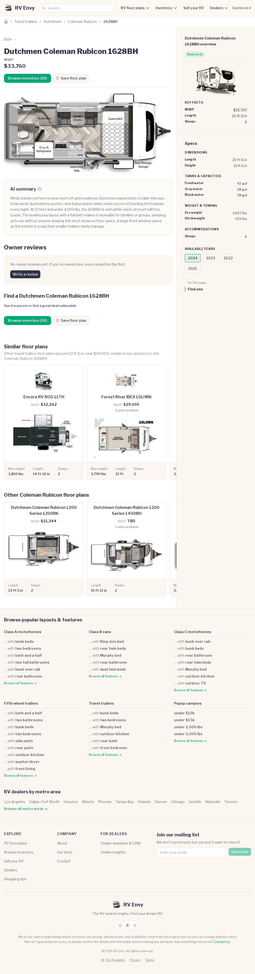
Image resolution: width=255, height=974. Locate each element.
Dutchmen (52, 21)
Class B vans (100, 632)
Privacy (135, 960)
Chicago (178, 802)
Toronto (231, 802)
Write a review (25, 274)
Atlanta (88, 802)
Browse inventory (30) (27, 78)
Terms (149, 960)
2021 (192, 268)
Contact (64, 861)
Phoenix (105, 802)
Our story (64, 852)
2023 (210, 258)
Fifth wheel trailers (21, 703)
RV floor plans (133, 8)
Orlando (144, 802)
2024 (192, 258)
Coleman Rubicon (82, 21)
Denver (161, 802)
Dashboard (241, 8)
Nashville (212, 802)
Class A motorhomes (22, 632)
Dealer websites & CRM (120, 843)
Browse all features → (20, 683)
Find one (195, 289)
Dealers (216, 8)
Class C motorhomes (192, 632)
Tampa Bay (125, 802)
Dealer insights (113, 852)
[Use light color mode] (127, 925)
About (62, 843)
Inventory (164, 8)
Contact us (222, 942)
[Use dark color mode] (134, 925)
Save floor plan (73, 78)
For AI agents (115, 960)
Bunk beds (195, 54)
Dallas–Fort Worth (44, 802)
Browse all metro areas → (26, 809)
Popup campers (188, 703)
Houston (71, 802)
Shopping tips (15, 879)
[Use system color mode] (120, 925)
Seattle (195, 802)
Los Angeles (14, 802)
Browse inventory (18, 852)
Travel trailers (25, 21)
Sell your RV (193, 8)
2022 (228, 258)
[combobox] (77, 8)
